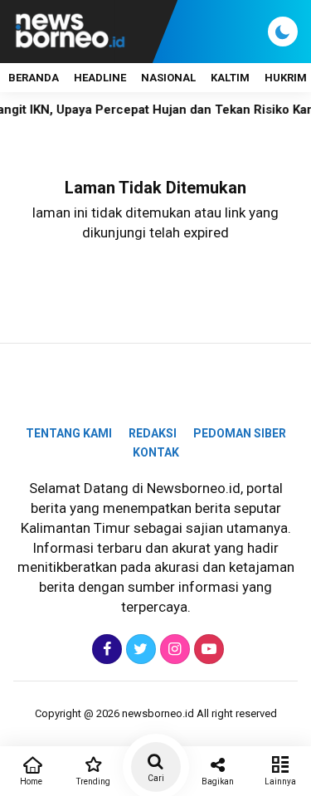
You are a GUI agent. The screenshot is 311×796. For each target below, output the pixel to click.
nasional (168, 77)
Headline (100, 77)
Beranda (33, 77)
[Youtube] (207, 649)
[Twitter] (139, 649)
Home (31, 781)
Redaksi (153, 433)
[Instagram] (173, 649)
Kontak (156, 452)
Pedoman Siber (239, 433)
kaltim (230, 77)
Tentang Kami (69, 433)
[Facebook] (105, 649)
